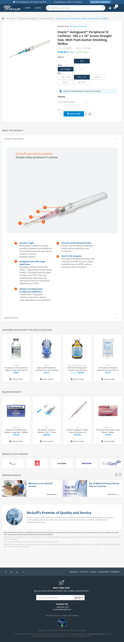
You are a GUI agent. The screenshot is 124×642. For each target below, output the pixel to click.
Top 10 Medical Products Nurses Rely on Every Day (104, 484)
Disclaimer (115, 572)
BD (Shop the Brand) (78, 26)
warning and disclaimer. (97, 634)
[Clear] (102, 8)
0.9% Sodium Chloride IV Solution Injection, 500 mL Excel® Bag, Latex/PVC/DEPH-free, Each (108, 369)
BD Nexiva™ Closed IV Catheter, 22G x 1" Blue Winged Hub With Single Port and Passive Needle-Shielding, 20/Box (46, 431)
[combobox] (75, 8)
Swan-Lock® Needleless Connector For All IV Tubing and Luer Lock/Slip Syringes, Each (46, 369)
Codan (46, 365)
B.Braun (108, 365)
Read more (51, 494)
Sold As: (61, 57)
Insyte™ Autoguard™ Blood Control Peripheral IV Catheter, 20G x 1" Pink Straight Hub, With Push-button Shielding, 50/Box (77, 431)
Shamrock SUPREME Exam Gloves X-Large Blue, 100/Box (16, 431)
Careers (93, 572)
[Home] (3, 18)
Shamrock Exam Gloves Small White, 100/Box (108, 431)
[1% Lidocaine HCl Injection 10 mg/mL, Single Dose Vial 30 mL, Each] (16, 348)
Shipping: (61, 96)
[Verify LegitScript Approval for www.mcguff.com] (62, 627)
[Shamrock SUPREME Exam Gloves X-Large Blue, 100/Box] (16, 410)
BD (47, 427)
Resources (74, 572)
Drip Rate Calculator (100, 2)
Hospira (16, 365)
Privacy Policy (103, 572)
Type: (60, 65)
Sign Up (77, 597)
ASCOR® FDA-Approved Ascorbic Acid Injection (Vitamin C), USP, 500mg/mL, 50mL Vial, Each (77, 369)
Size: (59, 73)
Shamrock (16, 427)
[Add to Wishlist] (86, 114)
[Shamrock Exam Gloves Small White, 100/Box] (108, 410)
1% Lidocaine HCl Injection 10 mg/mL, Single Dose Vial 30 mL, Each (16, 369)
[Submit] (48, 8)
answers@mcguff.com (62, 609)
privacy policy (77, 634)
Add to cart (75, 114)
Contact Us (84, 572)
